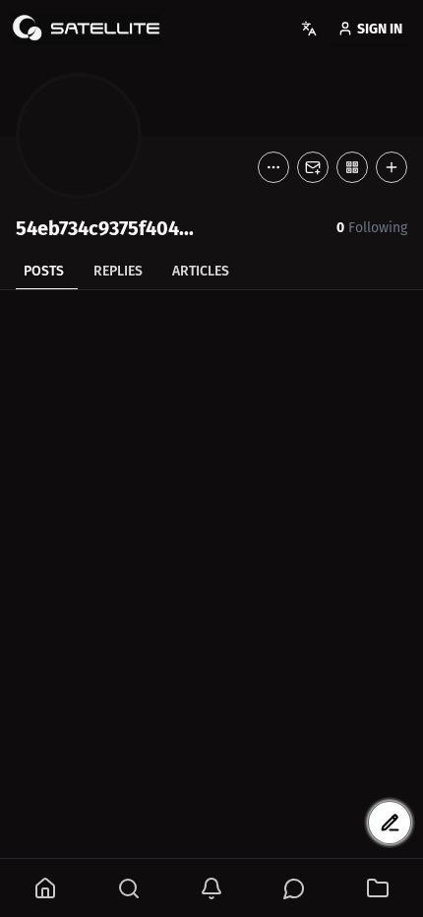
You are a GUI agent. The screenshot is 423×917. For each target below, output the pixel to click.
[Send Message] (313, 167)
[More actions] (273, 167)
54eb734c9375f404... (105, 228)
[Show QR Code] (352, 167)
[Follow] (391, 167)
